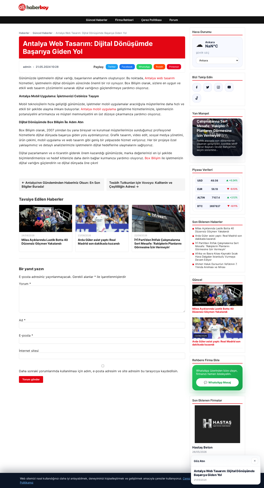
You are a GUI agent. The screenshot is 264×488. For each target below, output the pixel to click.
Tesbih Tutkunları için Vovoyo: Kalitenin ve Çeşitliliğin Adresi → (140, 184)
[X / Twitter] (207, 87)
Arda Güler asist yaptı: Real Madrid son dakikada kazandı (218, 237)
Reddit (159, 66)
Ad (22, 320)
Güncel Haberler (96, 19)
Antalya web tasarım (160, 78)
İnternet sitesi (29, 351)
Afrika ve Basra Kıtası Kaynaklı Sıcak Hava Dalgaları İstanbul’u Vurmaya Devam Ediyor (216, 256)
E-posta (26, 335)
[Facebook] (196, 87)
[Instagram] (218, 87)
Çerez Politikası (151, 19)
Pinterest (174, 66)
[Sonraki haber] (236, 124)
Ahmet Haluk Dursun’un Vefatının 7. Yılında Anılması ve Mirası (216, 265)
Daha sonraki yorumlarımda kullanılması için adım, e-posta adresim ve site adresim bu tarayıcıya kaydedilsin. (98, 371)
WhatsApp (144, 66)
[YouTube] (229, 87)
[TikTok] (196, 98)
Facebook (127, 66)
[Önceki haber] (228, 124)
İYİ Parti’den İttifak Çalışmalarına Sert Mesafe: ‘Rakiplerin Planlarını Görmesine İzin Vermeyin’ (217, 246)
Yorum (25, 284)
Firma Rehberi (124, 19)
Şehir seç (203, 52)
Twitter (112, 66)
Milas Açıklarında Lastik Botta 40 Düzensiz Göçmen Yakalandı (214, 230)
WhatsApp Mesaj (217, 382)
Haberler (24, 32)
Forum (173, 19)
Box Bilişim (153, 158)
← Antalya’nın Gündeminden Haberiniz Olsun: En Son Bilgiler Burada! (61, 184)
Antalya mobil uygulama (98, 109)
